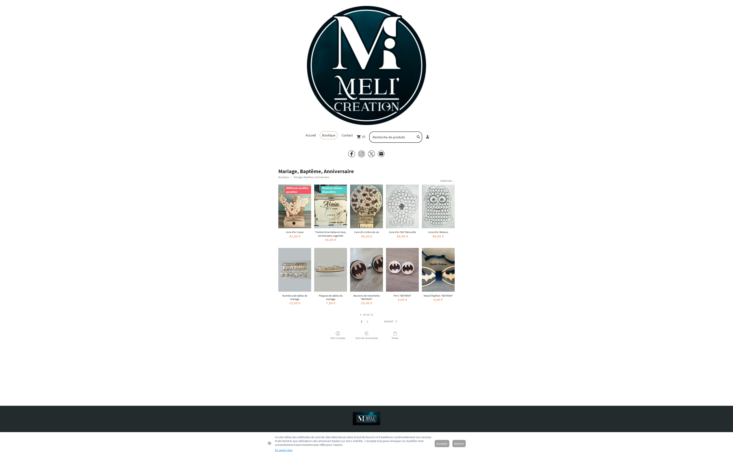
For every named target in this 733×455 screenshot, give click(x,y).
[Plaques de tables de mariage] (330, 270)
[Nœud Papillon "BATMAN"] (438, 270)
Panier (395, 338)
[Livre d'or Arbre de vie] (366, 206)
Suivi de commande (366, 338)
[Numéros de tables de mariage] (294, 270)
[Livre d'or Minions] (438, 206)
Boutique (283, 177)
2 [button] (367, 321)
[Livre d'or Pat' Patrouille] (402, 206)
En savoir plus (284, 450)
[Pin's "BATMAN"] (402, 270)
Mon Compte (338, 338)
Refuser (459, 443)
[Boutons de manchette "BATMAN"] (366, 270)
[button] (391, 322)
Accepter (442, 443)
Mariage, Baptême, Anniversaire (311, 177)
